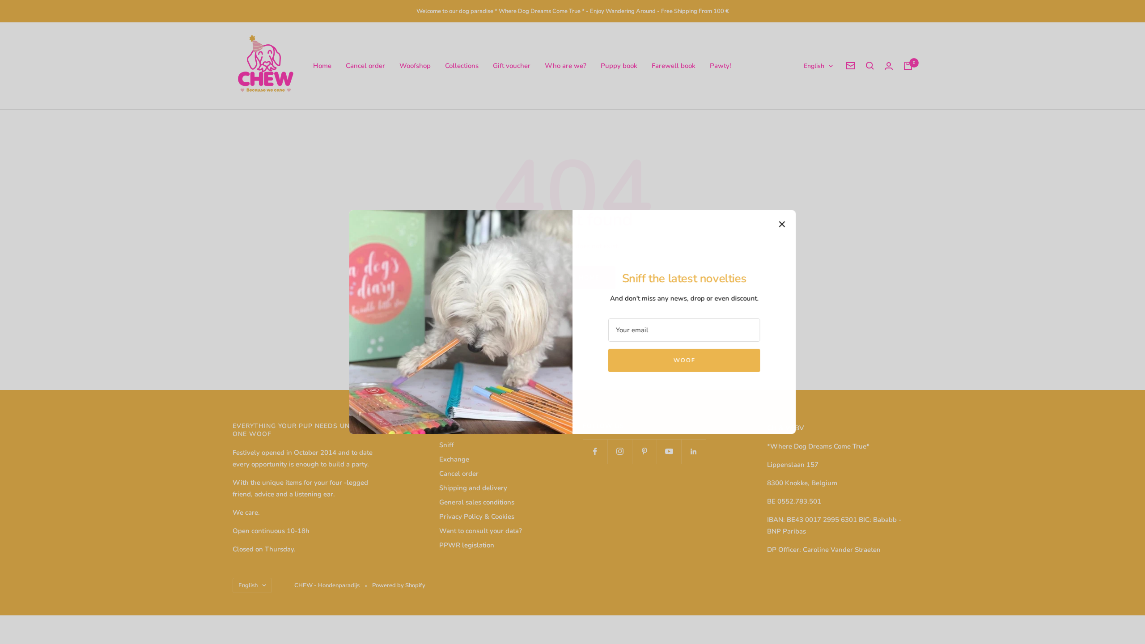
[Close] (782, 224)
